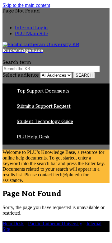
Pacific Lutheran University (55, 223)
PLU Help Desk (33, 137)
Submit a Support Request (44, 106)
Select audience (20, 75)
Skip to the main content (26, 5)
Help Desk (13, 223)
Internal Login (31, 28)
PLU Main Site (31, 34)
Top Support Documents (43, 91)
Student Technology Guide (45, 121)
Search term (16, 62)
